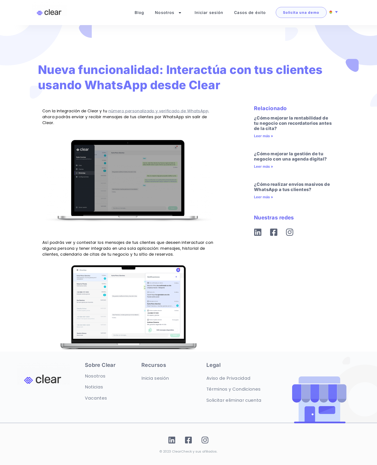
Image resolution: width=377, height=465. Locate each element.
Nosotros (164, 12)
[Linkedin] (258, 232)
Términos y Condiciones (233, 389)
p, (158, 111)
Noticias (94, 387)
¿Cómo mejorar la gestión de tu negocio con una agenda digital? (290, 156)
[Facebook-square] (274, 232)
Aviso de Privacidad (228, 378)
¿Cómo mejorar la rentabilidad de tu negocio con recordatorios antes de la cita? (293, 123)
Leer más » (263, 136)
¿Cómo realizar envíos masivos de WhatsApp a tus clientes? (292, 187)
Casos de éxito (250, 12)
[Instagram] (290, 232)
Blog (139, 12)
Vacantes (96, 398)
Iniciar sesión (209, 12)
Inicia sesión (155, 378)
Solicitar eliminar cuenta (234, 400)
